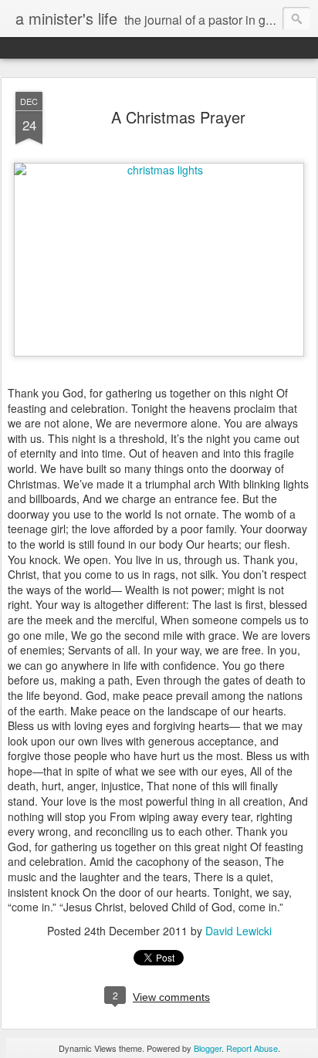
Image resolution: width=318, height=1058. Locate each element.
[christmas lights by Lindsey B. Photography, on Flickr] (159, 169)
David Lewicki (238, 930)
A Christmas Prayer (178, 117)
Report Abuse (252, 1048)
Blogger (208, 1048)
